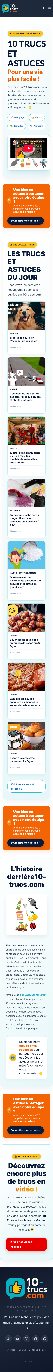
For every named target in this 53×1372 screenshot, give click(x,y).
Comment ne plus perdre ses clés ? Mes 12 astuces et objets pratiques (25, 396)
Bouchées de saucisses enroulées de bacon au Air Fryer (25, 643)
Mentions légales (37, 1349)
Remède (32, 573)
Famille (13, 448)
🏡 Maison (36, 117)
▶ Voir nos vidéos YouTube (21, 1244)
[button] (43, 8)
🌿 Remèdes (16, 126)
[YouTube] (17, 1338)
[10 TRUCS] (9, 8)
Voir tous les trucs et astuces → (22, 786)
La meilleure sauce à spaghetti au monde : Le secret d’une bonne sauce (25, 702)
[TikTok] (8, 1338)
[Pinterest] (44, 1338)
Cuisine (13, 635)
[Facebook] (35, 1338)
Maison (13, 389)
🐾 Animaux (36, 126)
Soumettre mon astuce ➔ (25, 220)
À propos (12, 1349)
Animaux (14, 333)
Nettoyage (15, 511)
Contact (22, 1349)
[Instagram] (26, 1338)
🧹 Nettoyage (17, 117)
